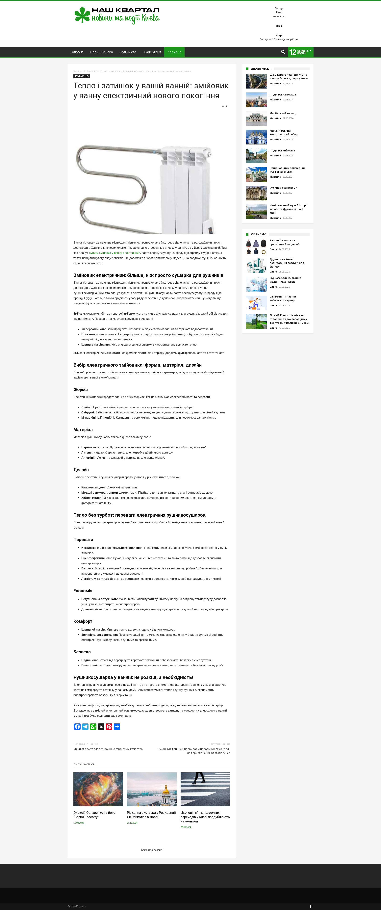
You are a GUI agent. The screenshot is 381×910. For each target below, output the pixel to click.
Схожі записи (84, 764)
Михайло (275, 83)
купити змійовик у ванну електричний (114, 252)
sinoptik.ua (292, 39)
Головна (77, 71)
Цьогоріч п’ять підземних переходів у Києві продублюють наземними (205, 817)
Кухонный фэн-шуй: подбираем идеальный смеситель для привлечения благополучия (194, 748)
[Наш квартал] (117, 6)
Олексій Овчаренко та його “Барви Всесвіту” (94, 815)
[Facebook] (310, 906)
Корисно (91, 71)
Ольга (273, 249)
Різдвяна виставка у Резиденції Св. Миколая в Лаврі (151, 815)
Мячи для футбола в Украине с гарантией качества (108, 746)
